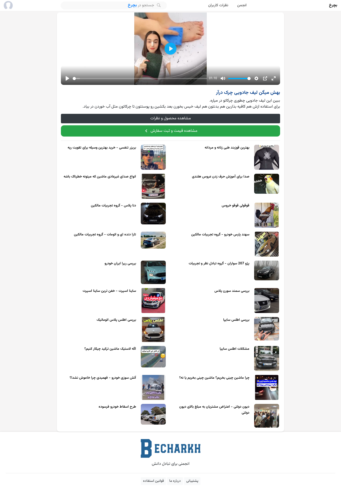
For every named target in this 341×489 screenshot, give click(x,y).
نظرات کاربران (218, 5)
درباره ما (175, 481)
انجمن (242, 5)
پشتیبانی (192, 481)
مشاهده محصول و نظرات (170, 118)
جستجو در (141, 5)
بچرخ (333, 5)
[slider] (140, 78)
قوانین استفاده (153, 481)
